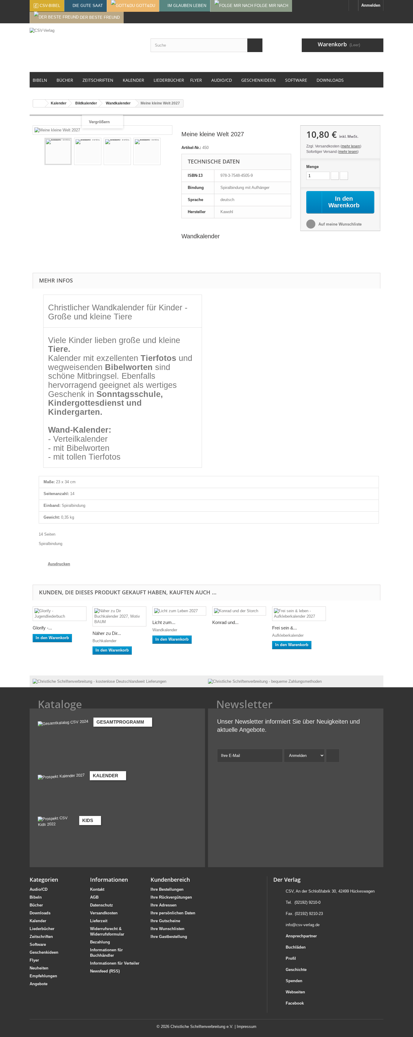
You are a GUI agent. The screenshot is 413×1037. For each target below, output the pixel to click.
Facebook (295, 1003)
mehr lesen (351, 146)
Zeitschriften (41, 936)
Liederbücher (42, 928)
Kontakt (97, 889)
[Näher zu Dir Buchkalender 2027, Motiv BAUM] (119, 616)
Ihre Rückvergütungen (171, 897)
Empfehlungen (43, 976)
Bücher (36, 905)
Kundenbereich (170, 879)
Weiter (166, 152)
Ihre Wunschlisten (167, 928)
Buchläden (296, 947)
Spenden (294, 981)
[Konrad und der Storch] (239, 611)
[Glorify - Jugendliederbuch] (59, 613)
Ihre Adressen (164, 905)
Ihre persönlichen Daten (173, 913)
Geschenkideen (44, 952)
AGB (94, 897)
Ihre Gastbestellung (169, 936)
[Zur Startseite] (353, 5)
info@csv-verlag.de (303, 925)
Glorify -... (42, 627)
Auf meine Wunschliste (339, 224)
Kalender (38, 921)
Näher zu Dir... (107, 633)
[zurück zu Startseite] (39, 103)
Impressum (246, 1026)
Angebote (38, 984)
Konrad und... (225, 622)
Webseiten (295, 992)
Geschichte (296, 969)
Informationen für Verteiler (114, 963)
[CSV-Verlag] (85, 47)
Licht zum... (163, 622)
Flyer (34, 960)
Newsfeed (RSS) (105, 971)
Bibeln (36, 897)
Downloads (40, 913)
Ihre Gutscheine (165, 921)
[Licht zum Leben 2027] (179, 611)
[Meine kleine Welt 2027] (58, 151)
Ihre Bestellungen (167, 889)
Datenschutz (101, 905)
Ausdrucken (59, 564)
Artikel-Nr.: (191, 147)
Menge (312, 166)
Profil (291, 958)
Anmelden (370, 5)
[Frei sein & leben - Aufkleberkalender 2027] (299, 613)
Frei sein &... (284, 627)
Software (38, 944)
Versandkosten (104, 913)
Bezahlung (100, 942)
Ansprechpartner (301, 936)
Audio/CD (38, 889)
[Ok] (333, 755)
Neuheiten (39, 968)
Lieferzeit (98, 921)
